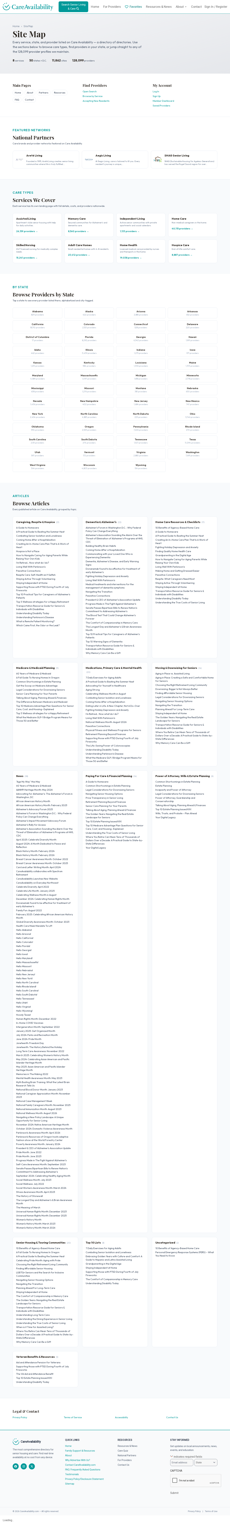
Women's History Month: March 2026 (35, 1227)
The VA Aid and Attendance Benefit (34, 1373)
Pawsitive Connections (28, 570)
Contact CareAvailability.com (80, 1465)
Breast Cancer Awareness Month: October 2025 (42, 863)
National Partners (127, 1455)
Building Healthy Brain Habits (101, 545)
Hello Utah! (22, 1002)
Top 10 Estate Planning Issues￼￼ (104, 821)
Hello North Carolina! (27, 982)
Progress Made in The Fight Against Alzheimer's (111, 603)
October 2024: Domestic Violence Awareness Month (44, 1128)
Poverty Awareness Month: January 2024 (38, 1144)
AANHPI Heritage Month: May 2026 (34, 789)
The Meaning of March (28, 1207)
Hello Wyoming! (24, 1010)
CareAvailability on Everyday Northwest (37, 882)
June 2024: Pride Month (28, 1039)
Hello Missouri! (23, 966)
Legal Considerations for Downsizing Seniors (40, 689)
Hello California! (24, 938)
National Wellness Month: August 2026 (106, 722)
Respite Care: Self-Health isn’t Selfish (36, 574)
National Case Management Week (34, 1101)
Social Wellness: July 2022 (30, 1183)
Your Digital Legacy (96, 847)
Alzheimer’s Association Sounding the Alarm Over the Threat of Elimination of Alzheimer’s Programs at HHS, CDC (114, 538)
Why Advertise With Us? (77, 1460)
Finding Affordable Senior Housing (173, 693)
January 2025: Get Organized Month (35, 1030)
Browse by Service (93, 96)
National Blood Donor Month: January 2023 (39, 1089)
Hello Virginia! (23, 1006)
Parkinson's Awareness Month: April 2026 (38, 1132)
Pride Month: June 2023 (28, 1156)
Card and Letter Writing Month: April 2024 (38, 867)
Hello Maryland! (24, 958)
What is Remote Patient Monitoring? (35, 621)
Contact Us (172, 1417)
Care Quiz (123, 1450)
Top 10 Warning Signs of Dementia (104, 641)
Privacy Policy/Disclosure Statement (84, 1479)
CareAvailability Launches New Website (37, 878)
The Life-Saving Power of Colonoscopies (108, 745)
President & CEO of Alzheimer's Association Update (113, 599)
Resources (59, 92)
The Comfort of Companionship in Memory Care (112, 622)
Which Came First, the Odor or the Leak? (38, 625)
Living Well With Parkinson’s (31, 566)
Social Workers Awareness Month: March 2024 (41, 1187)
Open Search (90, 91)
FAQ (17, 99)
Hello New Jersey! (25, 974)
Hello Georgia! (23, 950)
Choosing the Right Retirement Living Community (181, 685)
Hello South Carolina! (27, 990)
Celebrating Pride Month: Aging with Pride (38, 1260)
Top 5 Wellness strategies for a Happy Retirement (42, 601)
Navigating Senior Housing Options (173, 701)
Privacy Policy (20, 1417)
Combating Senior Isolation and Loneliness (39, 535)
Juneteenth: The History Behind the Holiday (39, 1047)
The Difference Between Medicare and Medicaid (41, 701)
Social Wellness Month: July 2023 (33, 1179)
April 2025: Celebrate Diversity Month (36, 839)
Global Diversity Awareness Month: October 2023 (42, 921)
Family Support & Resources (80, 1450)
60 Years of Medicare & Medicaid (33, 673)
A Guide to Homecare (27, 527)
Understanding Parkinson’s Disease (35, 617)
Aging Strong (93, 689)
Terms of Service (73, 1417)
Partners (43, 92)
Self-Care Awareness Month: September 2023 (41, 1164)
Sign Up (157, 96)
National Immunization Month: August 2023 (38, 1109)
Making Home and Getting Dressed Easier (177, 570)
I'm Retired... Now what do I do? (32, 562)
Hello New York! (24, 978)
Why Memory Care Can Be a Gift (103, 653)
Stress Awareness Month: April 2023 (35, 1192)
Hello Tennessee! (25, 998)
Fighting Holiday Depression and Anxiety (107, 576)
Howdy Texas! (23, 1014)
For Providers (112, 6)
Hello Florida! (23, 946)
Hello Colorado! (24, 942)
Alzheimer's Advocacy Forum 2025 (34, 809)
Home (95, 6)
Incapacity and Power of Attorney (173, 789)
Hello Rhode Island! (26, 986)
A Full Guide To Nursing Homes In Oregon (37, 677)
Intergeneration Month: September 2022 (38, 1026)
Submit (174, 1493)
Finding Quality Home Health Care (173, 551)
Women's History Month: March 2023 (35, 1223)
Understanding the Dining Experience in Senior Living (44, 1319)
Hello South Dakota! (26, 994)
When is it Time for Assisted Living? (35, 1327)
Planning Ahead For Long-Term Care (174, 709)
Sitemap (69, 1483)
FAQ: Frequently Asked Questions (82, 1469)
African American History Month (33, 801)
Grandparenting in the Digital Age (173, 555)
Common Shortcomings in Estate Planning (38, 681)
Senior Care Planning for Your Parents (36, 693)
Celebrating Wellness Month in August (106, 693)
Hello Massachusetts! (27, 962)
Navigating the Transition (99, 591)
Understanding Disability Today (32, 613)
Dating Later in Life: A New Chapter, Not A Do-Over (113, 705)
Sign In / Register (215, 6)
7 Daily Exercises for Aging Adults (103, 677)
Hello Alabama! (24, 929)
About (180, 6)
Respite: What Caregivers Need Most (175, 578)
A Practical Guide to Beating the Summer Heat (40, 531)
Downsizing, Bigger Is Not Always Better (176, 689)
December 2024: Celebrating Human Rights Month (42, 898)
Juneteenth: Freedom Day (30, 1043)
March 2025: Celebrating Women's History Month (42, 1055)
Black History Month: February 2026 (35, 855)
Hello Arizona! (23, 933)
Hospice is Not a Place (27, 551)
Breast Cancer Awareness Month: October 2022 (42, 859)
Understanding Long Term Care (33, 1314)
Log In (156, 91)
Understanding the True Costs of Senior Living (180, 602)
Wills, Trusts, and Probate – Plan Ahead (176, 813)
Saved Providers (161, 105)
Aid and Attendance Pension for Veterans (38, 1362)
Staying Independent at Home (31, 582)
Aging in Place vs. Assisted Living (172, 673)
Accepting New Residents (96, 100)
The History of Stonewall (29, 1196)
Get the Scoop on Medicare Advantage (37, 685)
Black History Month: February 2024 (35, 851)
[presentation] (195, 1480)
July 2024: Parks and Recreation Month (37, 1035)
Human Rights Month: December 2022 (36, 1018)
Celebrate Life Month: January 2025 (35, 890)
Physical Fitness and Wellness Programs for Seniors (113, 730)
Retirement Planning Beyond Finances (106, 734)
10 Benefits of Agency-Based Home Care (177, 527)
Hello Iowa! (22, 954)
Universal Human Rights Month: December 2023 (41, 1211)
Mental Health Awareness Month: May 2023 (39, 1078)
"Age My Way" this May (28, 781)
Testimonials (72, 1474)
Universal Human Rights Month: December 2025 (41, 1215)
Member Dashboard (163, 100)
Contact (196, 6)
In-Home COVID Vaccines (29, 1022)
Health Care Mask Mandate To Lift (34, 925)
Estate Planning (163, 785)
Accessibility (121, 1417)
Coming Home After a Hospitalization (36, 539)
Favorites (136, 6)
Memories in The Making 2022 (32, 1074)
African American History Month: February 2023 (41, 805)
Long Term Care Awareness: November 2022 (40, 1051)
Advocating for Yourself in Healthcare (106, 685)
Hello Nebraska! (24, 970)
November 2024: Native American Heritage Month (42, 1124)
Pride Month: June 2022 (28, 1152)
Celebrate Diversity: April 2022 (32, 886)
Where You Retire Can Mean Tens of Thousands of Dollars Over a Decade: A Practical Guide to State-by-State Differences (184, 735)
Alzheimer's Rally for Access (31, 824)
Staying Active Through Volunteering (35, 578)
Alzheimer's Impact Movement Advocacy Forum (41, 820)
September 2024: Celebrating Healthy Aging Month (43, 1175)
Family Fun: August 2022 (29, 910)
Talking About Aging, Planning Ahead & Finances (41, 697)
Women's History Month (28, 1219)
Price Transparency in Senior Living (104, 797)
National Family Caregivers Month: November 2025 (43, 1105)
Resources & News (159, 6)
